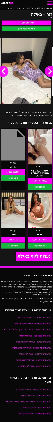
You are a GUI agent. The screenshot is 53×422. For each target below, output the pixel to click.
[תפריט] (50, 3)
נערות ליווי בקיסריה (43, 413)
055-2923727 (28, 22)
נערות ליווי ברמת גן (43, 360)
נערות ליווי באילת (34, 256)
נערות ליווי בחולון (26, 329)
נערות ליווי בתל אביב (26, 366)
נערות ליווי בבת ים (24, 317)
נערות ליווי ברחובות (43, 354)
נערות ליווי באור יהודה (42, 317)
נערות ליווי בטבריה (27, 395)
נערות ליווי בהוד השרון (23, 323)
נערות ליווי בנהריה (43, 401)
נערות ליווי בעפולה (28, 407)
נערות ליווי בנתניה (44, 341)
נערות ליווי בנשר (12, 401)
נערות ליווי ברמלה (26, 354)
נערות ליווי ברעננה (43, 366)
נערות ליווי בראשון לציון (21, 347)
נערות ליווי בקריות (26, 413)
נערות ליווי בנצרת (27, 401)
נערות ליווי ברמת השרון (24, 360)
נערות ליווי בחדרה (23, 389)
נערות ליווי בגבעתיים (43, 323)
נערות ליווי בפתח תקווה (25, 341)
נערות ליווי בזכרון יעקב (42, 389)
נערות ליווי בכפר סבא (42, 335)
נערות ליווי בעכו (44, 407)
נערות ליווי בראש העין (42, 347)
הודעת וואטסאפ (28, 28)
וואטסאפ (41, 186)
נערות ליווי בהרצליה (43, 329)
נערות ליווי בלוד (25, 335)
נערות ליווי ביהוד (10, 329)
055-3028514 (15, 172)
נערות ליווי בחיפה (44, 395)
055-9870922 (41, 180)
